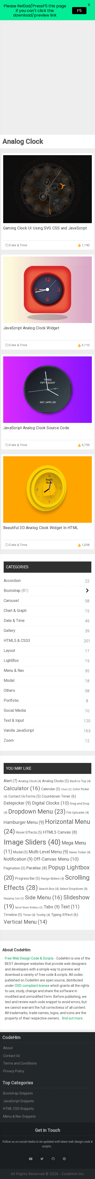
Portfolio (11, 700)
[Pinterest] (64, 1159)
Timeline (13, 915)
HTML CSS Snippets (18, 1109)
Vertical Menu (25, 922)
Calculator (22, 788)
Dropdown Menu (37, 811)
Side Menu (43, 897)
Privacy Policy (13, 1071)
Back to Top (80, 781)
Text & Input (14, 720)
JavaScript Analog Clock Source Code (36, 428)
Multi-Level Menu (48, 851)
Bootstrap (12, 590)
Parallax (36, 867)
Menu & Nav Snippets (19, 1116)
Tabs (52, 906)
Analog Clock (29, 781)
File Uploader (77, 812)
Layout (9, 650)
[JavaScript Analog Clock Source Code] (47, 420)
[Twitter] (42, 1159)
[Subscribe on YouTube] (31, 1159)
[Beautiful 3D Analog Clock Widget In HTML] (47, 520)
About (8, 1048)
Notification (18, 859)
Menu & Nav (14, 670)
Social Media (15, 710)
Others (9, 690)
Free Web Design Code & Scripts (29, 958)
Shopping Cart (14, 898)
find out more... (73, 1018)
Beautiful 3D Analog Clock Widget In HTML (40, 527)
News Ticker (79, 852)
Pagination (14, 868)
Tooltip (43, 915)
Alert (10, 781)
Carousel (11, 600)
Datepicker (17, 803)
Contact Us (11, 1056)
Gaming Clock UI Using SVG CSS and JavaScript (45, 228)
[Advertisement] (47, 70)
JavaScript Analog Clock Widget (31, 328)
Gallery (9, 630)
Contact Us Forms (24, 796)
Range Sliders (52, 878)
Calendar (50, 789)
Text (70, 907)
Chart (66, 789)
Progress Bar (27, 878)
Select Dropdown (73, 889)
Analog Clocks (55, 781)
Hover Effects (29, 832)
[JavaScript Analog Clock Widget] (47, 320)
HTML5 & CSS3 (17, 640)
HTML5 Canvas (60, 832)
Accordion (12, 580)
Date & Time (18, 245)
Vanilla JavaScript (19, 730)
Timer (29, 915)
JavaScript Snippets (18, 1101)
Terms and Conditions (20, 1063)
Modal (9, 680)
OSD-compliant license (32, 986)
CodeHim (70, 1174)
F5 (79, 10)
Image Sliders (32, 842)
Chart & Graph (15, 610)
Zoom (9, 740)
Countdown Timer (59, 796)
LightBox (11, 660)
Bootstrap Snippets (18, 1093)
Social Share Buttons (29, 907)
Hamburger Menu (24, 822)
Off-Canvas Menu (56, 859)
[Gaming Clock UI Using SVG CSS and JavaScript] (47, 220)
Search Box (49, 889)
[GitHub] (53, 1159)
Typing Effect (64, 915)
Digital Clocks (50, 803)
